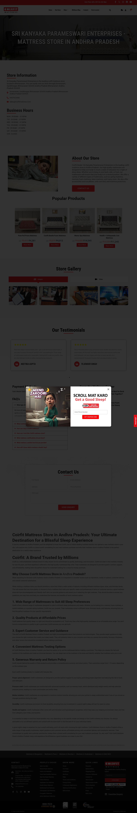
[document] (68, 406)
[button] (108, 389)
